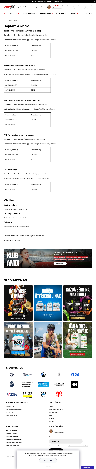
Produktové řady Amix (56, 409)
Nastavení (48, 466)
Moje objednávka (11, 430)
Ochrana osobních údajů (13, 439)
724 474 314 (55, 6)
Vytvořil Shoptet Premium (13, 465)
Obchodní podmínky (12, 445)
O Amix (51, 406)
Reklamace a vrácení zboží (14, 442)
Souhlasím (48, 460)
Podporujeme (53, 412)
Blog (50, 415)
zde (65, 455)
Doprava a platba (11, 433)
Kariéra (51, 421)
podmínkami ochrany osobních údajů (78, 446)
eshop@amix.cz (57, 8)
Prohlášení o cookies (12, 436)
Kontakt (51, 418)
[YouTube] (88, 457)
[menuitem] (6, 13)
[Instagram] (83, 457)
